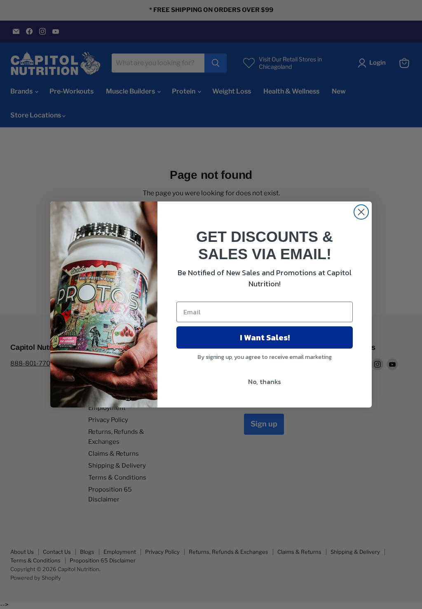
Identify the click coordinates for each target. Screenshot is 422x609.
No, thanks (264, 381)
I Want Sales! (265, 337)
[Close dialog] (361, 212)
